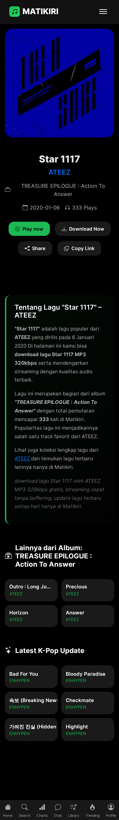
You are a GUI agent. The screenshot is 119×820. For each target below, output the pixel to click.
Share (39, 248)
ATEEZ (60, 172)
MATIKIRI (40, 11)
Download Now (86, 229)
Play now (32, 229)
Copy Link (83, 248)
